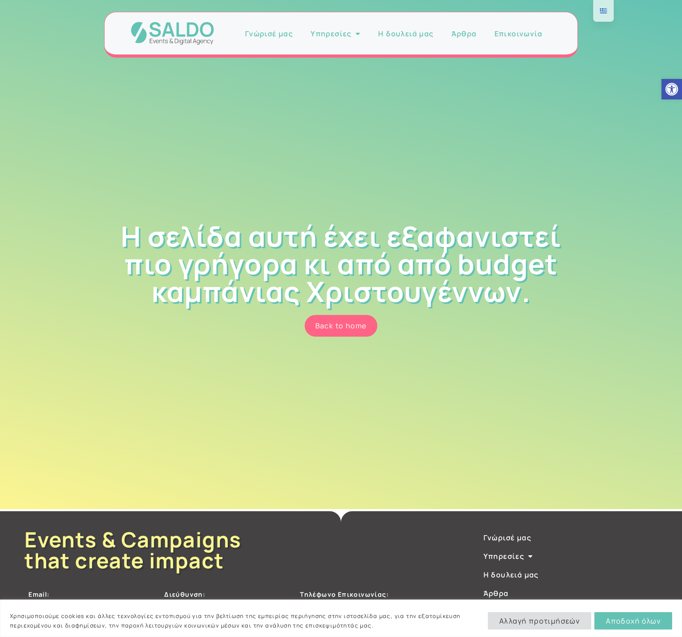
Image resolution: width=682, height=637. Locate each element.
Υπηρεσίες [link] (331, 33)
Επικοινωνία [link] (518, 33)
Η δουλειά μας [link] (405, 33)
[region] (341, 618)
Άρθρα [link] (464, 33)
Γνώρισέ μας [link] (269, 33)
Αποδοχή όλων (633, 621)
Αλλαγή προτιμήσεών (539, 621)
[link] (671, 89)
